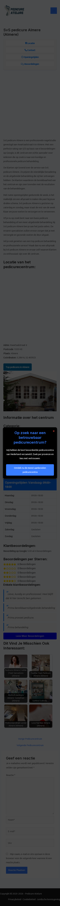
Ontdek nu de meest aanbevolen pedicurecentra (30, 470)
